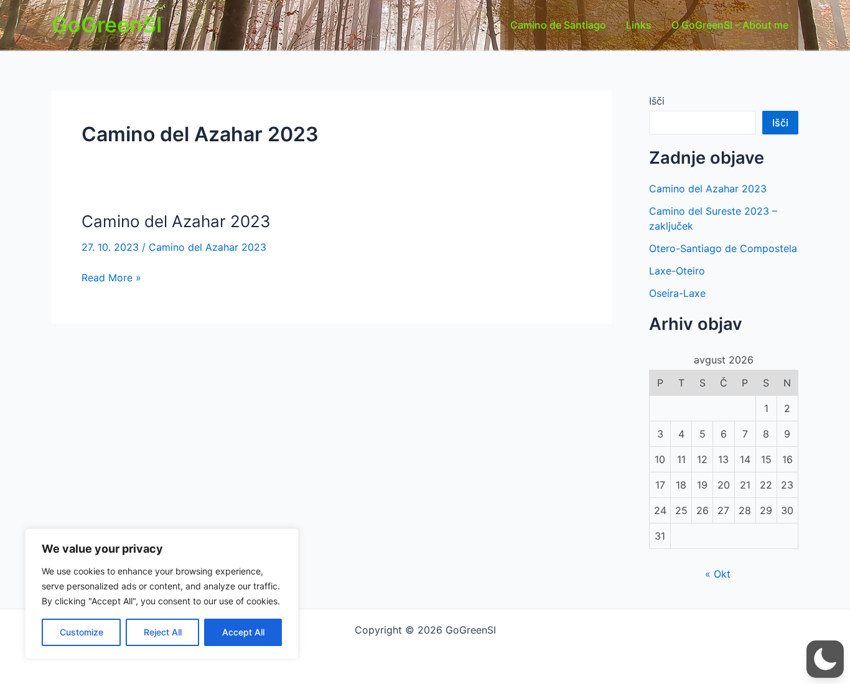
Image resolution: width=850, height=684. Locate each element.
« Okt (718, 574)
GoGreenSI (107, 24)
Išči (657, 101)
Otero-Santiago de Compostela (723, 248)
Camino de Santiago (558, 25)
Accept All (243, 632)
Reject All (163, 632)
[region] (162, 593)
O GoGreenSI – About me (729, 25)
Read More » (111, 278)
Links (639, 25)
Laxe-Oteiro (677, 271)
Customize (81, 632)
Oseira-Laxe (677, 293)
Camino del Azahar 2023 (176, 221)
